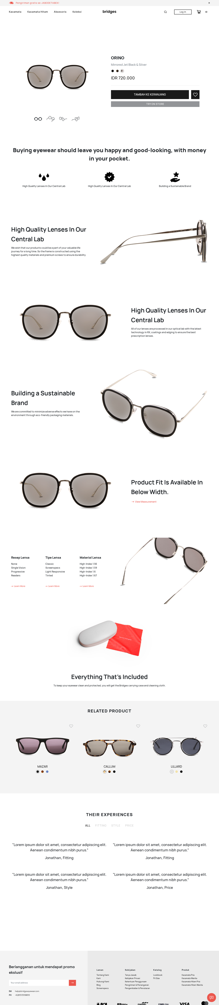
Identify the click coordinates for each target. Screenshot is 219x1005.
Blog (99, 985)
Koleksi (77, 11)
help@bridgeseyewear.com (27, 991)
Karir (99, 978)
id (206, 12)
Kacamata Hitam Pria (191, 981)
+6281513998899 (22, 995)
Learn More (19, 586)
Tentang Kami (103, 975)
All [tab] (87, 825)
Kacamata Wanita (189, 978)
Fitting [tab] (101, 825)
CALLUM (109, 767)
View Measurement (146, 501)
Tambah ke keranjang (150, 94)
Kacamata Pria (188, 975)
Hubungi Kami (103, 981)
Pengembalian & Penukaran (137, 988)
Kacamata (15, 11)
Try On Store (155, 104)
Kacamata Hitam (37, 11)
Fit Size (156, 978)
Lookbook (157, 975)
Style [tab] (115, 825)
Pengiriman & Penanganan (137, 985)
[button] (209, 3)
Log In (183, 12)
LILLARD (176, 767)
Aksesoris (60, 11)
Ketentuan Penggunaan (136, 981)
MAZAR (42, 767)
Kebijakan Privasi (132, 978)
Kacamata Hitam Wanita (192, 985)
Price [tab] (129, 825)
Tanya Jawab (130, 975)
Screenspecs (103, 988)
